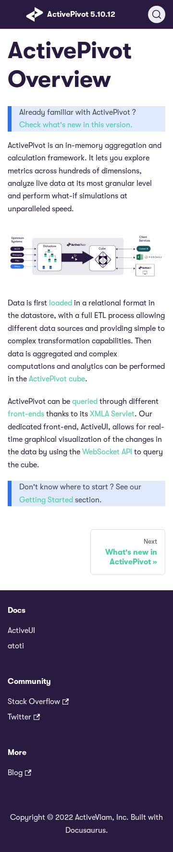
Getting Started (46, 500)
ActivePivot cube (57, 379)
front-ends (26, 414)
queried (85, 401)
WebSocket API (107, 452)
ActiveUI (21, 630)
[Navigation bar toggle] (15, 14)
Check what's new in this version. (76, 125)
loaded (60, 303)
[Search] (156, 14)
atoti (16, 646)
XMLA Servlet (112, 414)
